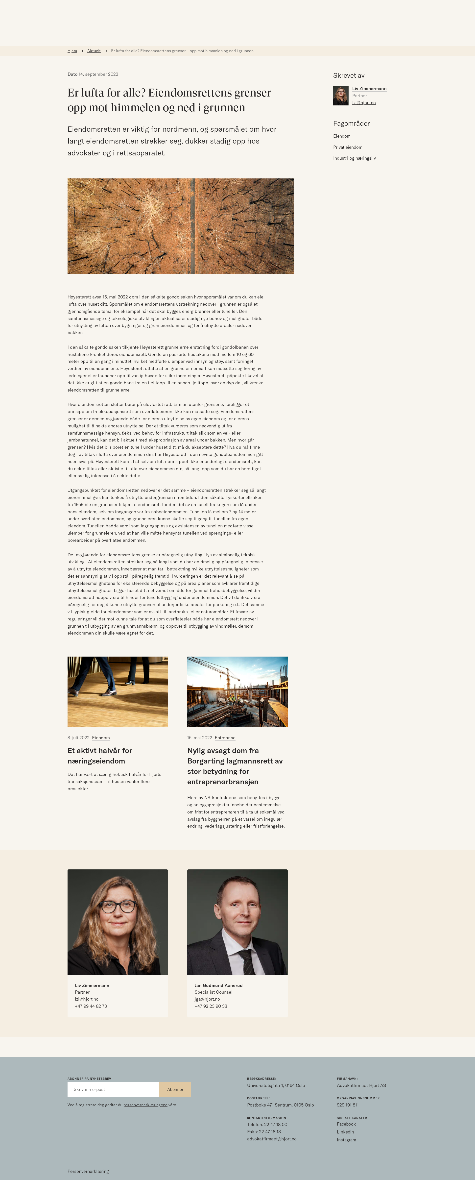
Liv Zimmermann (92, 985)
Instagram (346, 1140)
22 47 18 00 (275, 1124)
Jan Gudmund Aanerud (219, 985)
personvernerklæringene (145, 1104)
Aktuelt (94, 50)
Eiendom (101, 737)
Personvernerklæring (88, 1171)
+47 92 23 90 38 (211, 1006)
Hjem (72, 50)
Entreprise (225, 737)
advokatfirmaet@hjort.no (272, 1139)
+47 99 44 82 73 (91, 1006)
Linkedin (345, 1132)
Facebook (346, 1124)
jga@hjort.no (207, 999)
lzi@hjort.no (364, 102)
